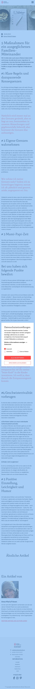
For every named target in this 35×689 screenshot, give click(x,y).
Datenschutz (7, 344)
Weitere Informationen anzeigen (14, 342)
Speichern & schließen (17, 363)
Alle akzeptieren (17, 358)
